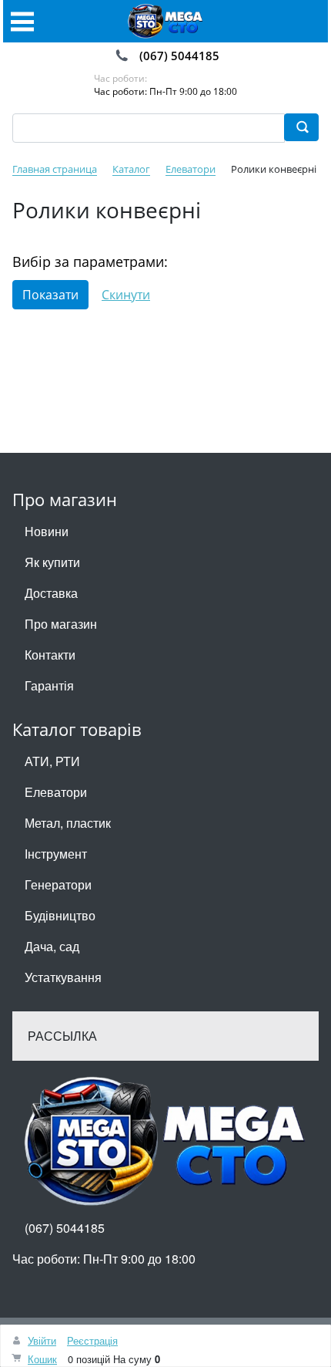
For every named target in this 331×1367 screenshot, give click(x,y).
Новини (47, 531)
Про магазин (61, 624)
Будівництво (60, 915)
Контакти (50, 654)
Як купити (52, 562)
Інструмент (56, 853)
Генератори (58, 884)
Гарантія (49, 685)
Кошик (42, 1359)
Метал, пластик (68, 823)
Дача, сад (52, 946)
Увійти (42, 1340)
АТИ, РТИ (52, 761)
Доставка (51, 593)
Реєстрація (92, 1340)
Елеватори (56, 792)
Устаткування (63, 977)
